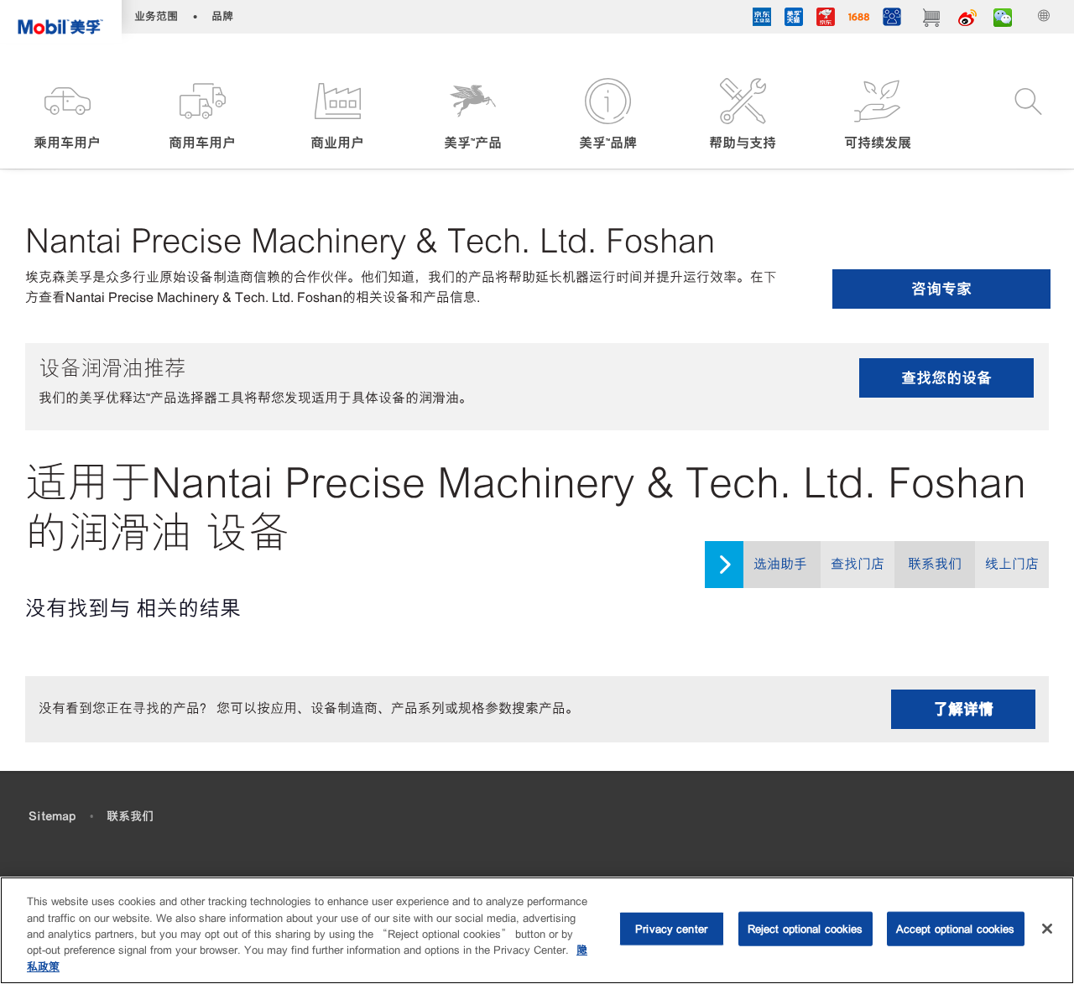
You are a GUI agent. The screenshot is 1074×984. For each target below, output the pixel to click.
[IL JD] (762, 19)
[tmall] (794, 19)
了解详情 (963, 709)
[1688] (859, 19)
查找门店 (857, 564)
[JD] (826, 19)
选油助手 (780, 564)
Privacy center (671, 929)
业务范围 (156, 16)
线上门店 (1012, 564)
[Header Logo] (61, 21)
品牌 (222, 16)
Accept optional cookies (955, 929)
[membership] (892, 19)
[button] (67, 115)
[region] (537, 930)
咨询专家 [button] (941, 289)
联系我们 (935, 564)
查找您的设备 (946, 378)
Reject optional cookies (805, 929)
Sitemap (52, 816)
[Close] (1047, 928)
